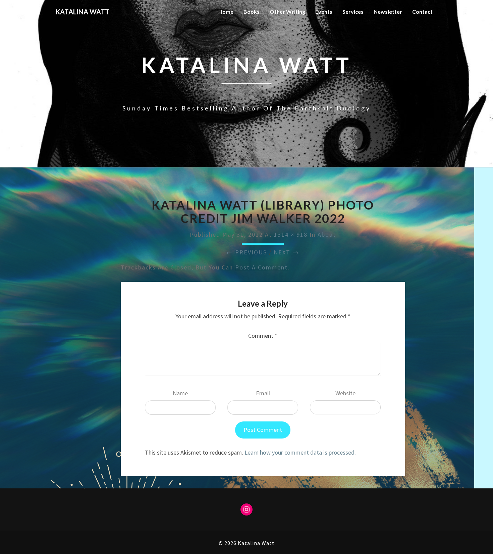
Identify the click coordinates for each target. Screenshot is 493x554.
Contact (422, 11)
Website (345, 393)
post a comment (261, 267)
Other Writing (287, 11)
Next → (286, 252)
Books (251, 11)
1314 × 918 (291, 234)
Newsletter (388, 11)
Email (263, 393)
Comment (262, 335)
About (327, 234)
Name (180, 393)
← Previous (246, 252)
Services (353, 11)
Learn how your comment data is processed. (300, 452)
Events (323, 11)
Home (225, 11)
